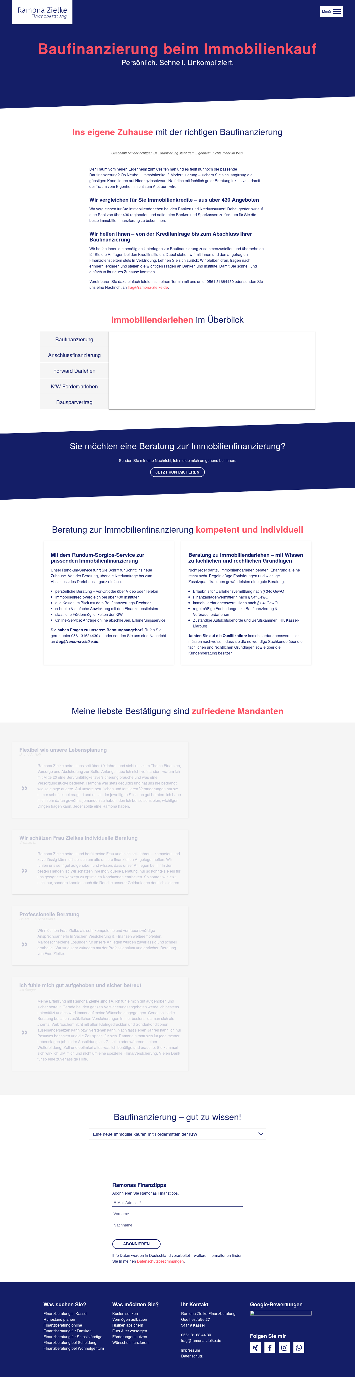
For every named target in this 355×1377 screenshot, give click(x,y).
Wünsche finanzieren (130, 1342)
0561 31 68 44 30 (196, 1334)
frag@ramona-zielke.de (148, 287)
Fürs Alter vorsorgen (129, 1331)
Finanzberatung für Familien (67, 1331)
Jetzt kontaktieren (177, 472)
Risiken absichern (127, 1325)
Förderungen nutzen (129, 1336)
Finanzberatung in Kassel (65, 1313)
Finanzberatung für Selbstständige (72, 1336)
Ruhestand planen (59, 1319)
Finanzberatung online (62, 1325)
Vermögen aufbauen (129, 1319)
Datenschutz (192, 1356)
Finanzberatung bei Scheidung (69, 1342)
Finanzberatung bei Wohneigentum (73, 1348)
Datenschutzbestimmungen (160, 1261)
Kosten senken (125, 1313)
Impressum (190, 1350)
